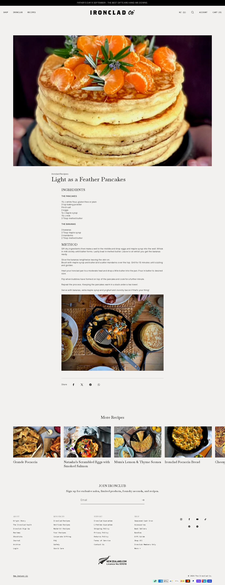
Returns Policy (101, 537)
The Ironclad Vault (22, 525)
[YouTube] (197, 519)
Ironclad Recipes (62, 521)
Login (15, 548)
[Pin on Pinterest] (90, 385)
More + (137, 548)
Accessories (140, 525)
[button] (193, 12)
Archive (16, 544)
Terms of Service (102, 540)
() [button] (217, 12)
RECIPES (32, 12)
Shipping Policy (101, 529)
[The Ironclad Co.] (112, 12)
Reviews (16, 533)
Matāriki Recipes (62, 529)
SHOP (5, 12)
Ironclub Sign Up (21, 529)
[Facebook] (189, 519)
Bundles (138, 533)
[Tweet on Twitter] (82, 385)
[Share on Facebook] (73, 385)
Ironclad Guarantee (103, 521)
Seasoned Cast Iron (143, 521)
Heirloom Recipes (62, 525)
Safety (57, 544)
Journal (16, 540)
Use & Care (59, 548)
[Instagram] (181, 519)
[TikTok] (205, 519)
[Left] (20, 442)
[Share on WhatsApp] (99, 385)
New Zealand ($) (20, 576)
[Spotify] (197, 526)
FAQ (55, 540)
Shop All (138, 540)
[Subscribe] (140, 500)
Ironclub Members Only (145, 544)
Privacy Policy (101, 533)
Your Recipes (60, 533)
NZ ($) (182, 12)
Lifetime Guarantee (103, 525)
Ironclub (18, 12)
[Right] (205, 442)
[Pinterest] (189, 526)
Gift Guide (139, 537)
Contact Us (99, 544)
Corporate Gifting (62, 537)
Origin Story (19, 521)
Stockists (17, 537)
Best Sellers (140, 529)
